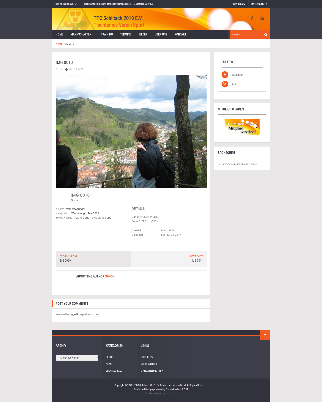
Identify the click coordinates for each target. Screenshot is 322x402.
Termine (125, 34)
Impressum (239, 3)
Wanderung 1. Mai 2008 (85, 213)
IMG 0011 (197, 260)
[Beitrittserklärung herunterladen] (242, 127)
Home (59, 34)
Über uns (161, 34)
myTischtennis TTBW (152, 370)
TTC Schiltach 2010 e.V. (118, 18)
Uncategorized (114, 370)
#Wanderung (81, 217)
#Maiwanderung (101, 217)
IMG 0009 (65, 260)
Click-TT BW (147, 357)
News (109, 363)
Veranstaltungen (76, 209)
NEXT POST (196, 256)
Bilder (143, 34)
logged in (74, 314)
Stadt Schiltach (149, 363)
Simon (74, 200)
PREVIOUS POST (68, 256)
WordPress (171, 393)
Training (107, 34)
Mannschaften (81, 34)
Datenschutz (259, 3)
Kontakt (180, 34)
